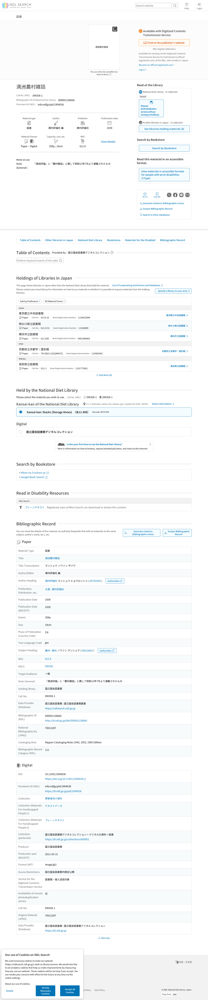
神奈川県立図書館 (176, 325)
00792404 (95, 581)
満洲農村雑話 (52, 558)
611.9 (48, 658)
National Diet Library (90, 240)
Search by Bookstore (164, 148)
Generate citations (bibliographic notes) (163, 203)
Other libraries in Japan (59, 240)
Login (199, 8)
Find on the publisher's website (166, 42)
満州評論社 (51, 581)
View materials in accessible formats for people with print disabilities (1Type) (162, 174)
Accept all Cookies (70, 991)
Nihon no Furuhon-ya (33, 472)
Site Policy (100, 989)
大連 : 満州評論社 (54, 589)
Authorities (113, 580)
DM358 (49, 666)
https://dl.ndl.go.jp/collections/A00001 (67, 839)
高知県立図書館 (177, 366)
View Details (108, 141)
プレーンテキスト (34, 507)
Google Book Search (33, 477)
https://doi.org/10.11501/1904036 (64, 779)
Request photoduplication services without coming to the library (150, 110)
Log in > (142, 69)
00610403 (87, 650)
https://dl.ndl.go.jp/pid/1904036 (63, 791)
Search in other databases (156, 214)
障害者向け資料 (53, 798)
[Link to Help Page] (110, 73)
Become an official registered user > (156, 64)
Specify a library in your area (172, 290)
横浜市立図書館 (177, 336)
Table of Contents (30, 240)
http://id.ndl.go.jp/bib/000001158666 (66, 720)
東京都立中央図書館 (175, 315)
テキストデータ (53, 806)
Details (9, 990)
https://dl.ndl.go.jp (55, 930)
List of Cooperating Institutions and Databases (136, 285)
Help (186, 8)
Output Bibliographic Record (157, 208)
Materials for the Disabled (140, 240)
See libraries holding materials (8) (164, 129)
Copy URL (157, 197)
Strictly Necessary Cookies (45, 990)
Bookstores (113, 240)
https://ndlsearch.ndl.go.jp (60, 708)
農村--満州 (51, 650)
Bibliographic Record (172, 240)
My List (145, 197)
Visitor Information (162, 403)
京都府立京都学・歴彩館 (173, 351)
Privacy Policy (84, 989)
